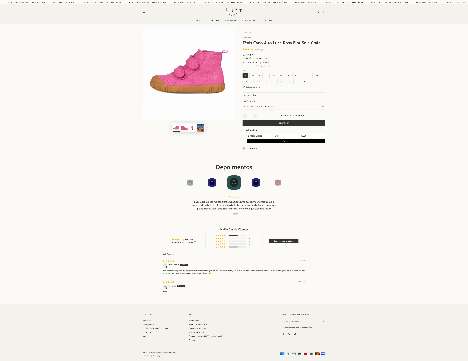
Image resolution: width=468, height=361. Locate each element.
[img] (169, 261)
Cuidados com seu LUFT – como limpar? (205, 336)
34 (275, 82)
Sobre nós (147, 320)
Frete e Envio (194, 320)
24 (282, 76)
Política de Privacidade (198, 324)
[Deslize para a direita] (207, 128)
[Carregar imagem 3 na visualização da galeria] (192, 128)
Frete (244, 66)
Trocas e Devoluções (197, 328)
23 (275, 76)
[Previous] (184, 182)
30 (246, 82)
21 (261, 76)
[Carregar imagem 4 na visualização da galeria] (200, 128)
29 (318, 76)
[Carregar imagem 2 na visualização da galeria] (184, 128)
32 (261, 82)
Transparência (148, 324)
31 (254, 82)
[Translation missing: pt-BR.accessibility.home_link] (234, 11)
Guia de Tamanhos (196, 332)
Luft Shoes (247, 38)
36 (290, 82)
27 (303, 76)
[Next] (283, 182)
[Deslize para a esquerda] (169, 128)
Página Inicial (248, 33)
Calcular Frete (251, 130)
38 (304, 82)
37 (297, 82)
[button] (144, 11)
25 (289, 76)
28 (310, 76)
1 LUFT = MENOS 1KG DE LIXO (155, 328)
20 (253, 76)
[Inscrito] (324, 321)
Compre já (284, 123)
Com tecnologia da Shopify (151, 356)
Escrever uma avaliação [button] (284, 241)
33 (268, 82)
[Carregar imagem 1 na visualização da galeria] (176, 128)
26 (296, 76)
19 (246, 76)
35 (283, 82)
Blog (144, 336)
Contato (192, 340)
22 (268, 76)
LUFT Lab (147, 332)
